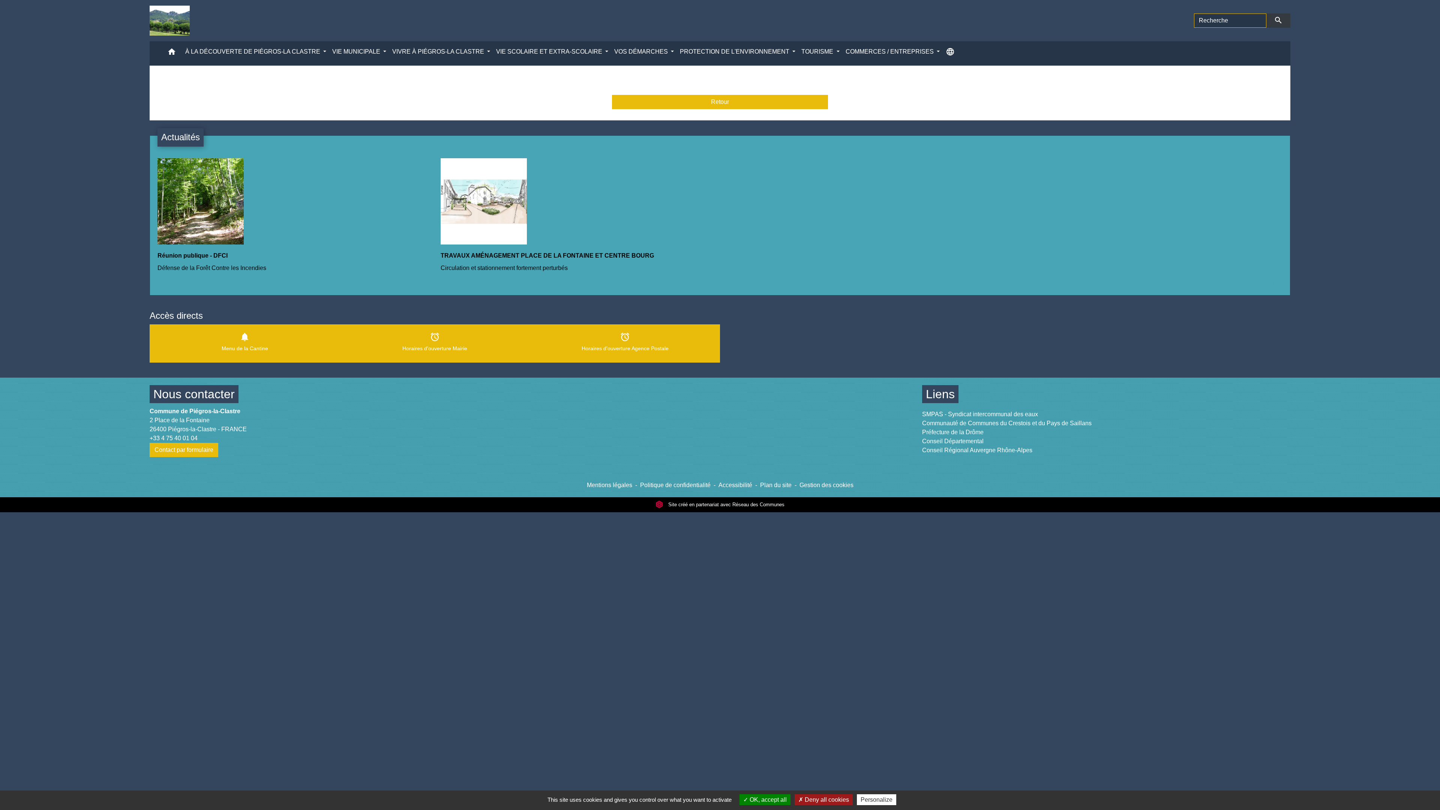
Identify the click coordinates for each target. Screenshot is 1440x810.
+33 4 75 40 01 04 (174, 438)
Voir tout (1271, 284)
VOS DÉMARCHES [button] (641, 51)
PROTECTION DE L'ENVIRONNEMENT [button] (735, 51)
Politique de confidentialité (675, 485)
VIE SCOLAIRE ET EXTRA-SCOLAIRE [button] (550, 51)
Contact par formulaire (183, 450)
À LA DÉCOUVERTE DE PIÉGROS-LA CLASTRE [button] (253, 51)
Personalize (876, 799)
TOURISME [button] (818, 51)
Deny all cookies (826, 799)
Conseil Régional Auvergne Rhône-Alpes (977, 450)
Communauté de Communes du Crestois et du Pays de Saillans (1007, 423)
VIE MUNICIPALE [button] (357, 51)
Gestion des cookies (827, 485)
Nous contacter (194, 394)
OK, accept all (767, 799)
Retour (720, 102)
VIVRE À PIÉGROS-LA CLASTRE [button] (439, 51)
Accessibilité (735, 485)
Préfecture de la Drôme (953, 432)
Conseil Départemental (953, 441)
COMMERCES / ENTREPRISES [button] (890, 51)
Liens (940, 394)
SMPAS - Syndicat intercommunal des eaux (980, 414)
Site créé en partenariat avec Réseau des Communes (725, 504)
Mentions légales (609, 485)
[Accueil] (170, 21)
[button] (171, 53)
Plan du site (776, 485)
